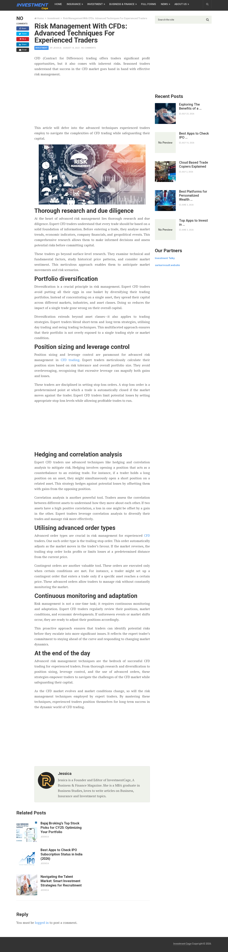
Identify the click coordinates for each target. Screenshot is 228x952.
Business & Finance (121, 4)
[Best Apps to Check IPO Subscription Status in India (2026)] (26, 858)
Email (24, 50)
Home (58, 4)
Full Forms (148, 4)
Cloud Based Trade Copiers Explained (193, 164)
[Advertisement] (92, 101)
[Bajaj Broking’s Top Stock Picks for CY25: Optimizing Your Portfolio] (26, 831)
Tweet (24, 34)
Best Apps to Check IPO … (194, 135)
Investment (95, 4)
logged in (42, 922)
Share (23, 28)
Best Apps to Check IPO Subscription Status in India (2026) (61, 854)
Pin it (24, 39)
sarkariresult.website (167, 265)
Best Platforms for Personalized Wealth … (193, 195)
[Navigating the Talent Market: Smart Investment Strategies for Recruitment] (26, 884)
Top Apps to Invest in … (193, 222)
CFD (147, 535)
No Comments (88, 48)
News (164, 4)
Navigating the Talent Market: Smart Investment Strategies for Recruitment (61, 881)
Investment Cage (182, 943)
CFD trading (70, 360)
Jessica (57, 48)
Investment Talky (165, 258)
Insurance (74, 4)
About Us (180, 4)
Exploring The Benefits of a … (190, 106)
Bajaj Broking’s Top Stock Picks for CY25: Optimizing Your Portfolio (61, 827)
